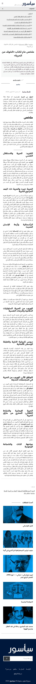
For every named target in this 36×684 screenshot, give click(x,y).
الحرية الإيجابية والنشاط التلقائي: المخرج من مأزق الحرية (16, 34)
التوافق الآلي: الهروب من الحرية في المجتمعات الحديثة (17, 31)
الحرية (33, 491)
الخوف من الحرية (12, 491)
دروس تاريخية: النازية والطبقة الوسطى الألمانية (18, 28)
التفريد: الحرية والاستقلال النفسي (22, 17)
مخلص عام (27, 493)
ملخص (30, 14)
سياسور (12, 680)
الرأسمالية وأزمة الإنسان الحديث (22, 22)
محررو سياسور (16, 80)
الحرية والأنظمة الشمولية (24, 491)
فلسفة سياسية (26, 92)
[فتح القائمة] (2, 3)
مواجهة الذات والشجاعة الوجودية (22, 37)
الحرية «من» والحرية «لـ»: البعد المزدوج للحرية (18, 19)
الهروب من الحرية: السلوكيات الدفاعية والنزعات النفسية (16, 25)
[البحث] (7, 658)
